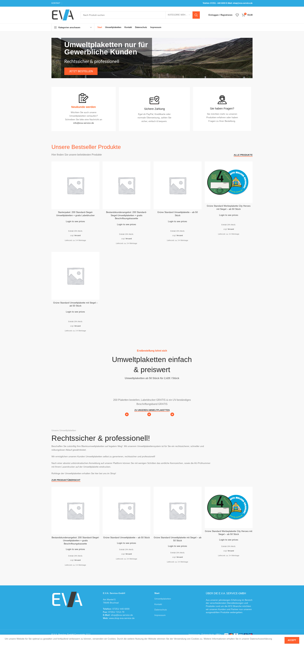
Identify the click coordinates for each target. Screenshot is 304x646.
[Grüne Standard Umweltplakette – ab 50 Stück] (178, 185)
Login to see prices (75, 221)
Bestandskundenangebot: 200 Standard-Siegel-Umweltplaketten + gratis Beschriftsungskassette (126, 215)
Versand (77, 235)
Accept (292, 640)
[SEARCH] (196, 15)
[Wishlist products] (237, 15)
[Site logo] (62, 14)
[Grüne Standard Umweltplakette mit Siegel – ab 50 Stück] (75, 276)
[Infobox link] (222, 109)
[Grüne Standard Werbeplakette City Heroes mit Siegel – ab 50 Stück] (229, 182)
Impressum (160, 615)
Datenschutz (160, 609)
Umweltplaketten (162, 598)
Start (156, 593)
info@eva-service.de (83, 123)
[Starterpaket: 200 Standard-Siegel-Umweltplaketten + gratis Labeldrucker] (75, 185)
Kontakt (158, 604)
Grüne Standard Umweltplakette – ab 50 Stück (126, 537)
